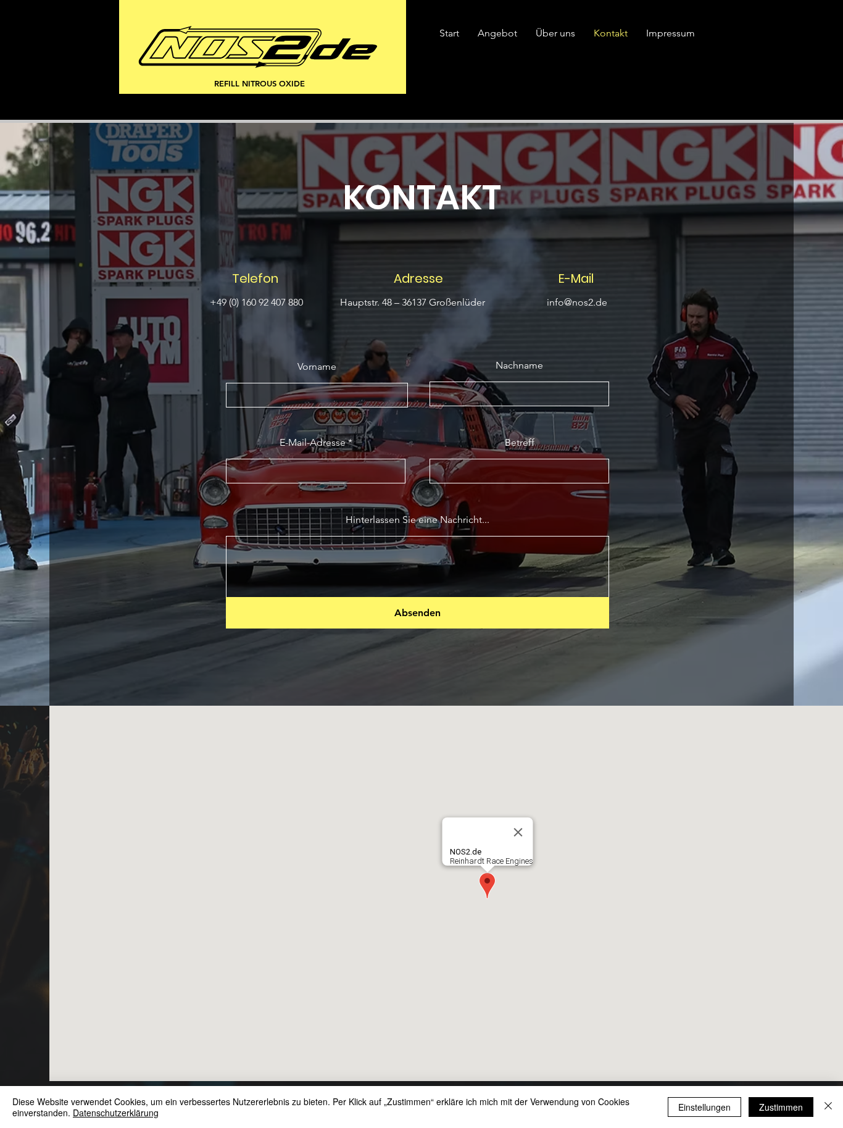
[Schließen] (828, 1107)
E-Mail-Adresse (313, 443)
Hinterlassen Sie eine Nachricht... (417, 520)
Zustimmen (781, 1107)
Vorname (316, 367)
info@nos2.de (577, 302)
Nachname (519, 365)
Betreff (519, 443)
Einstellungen (704, 1107)
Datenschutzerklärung (116, 1112)
